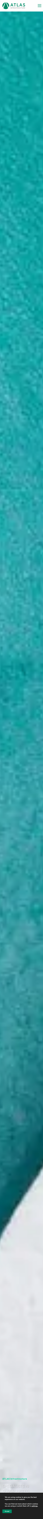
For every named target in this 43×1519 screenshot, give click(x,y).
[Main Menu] (39, 5)
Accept (7, 1511)
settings (35, 1506)
